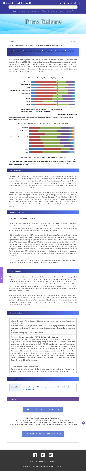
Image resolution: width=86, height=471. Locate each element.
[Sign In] (75, 3)
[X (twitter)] (43, 454)
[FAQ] (64, 3)
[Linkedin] (50, 454)
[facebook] (35, 454)
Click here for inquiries (45, 409)
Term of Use (33, 461)
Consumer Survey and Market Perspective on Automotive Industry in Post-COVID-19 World (47, 388)
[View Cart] (71, 3)
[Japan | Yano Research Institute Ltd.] (79, 3)
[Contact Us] (68, 3)
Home (14, 11)
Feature (61, 11)
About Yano (23, 11)
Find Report (34, 11)
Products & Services (48, 11)
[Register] (60, 3)
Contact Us (70, 11)
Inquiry (1, 275)
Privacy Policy (42, 461)
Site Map (51, 461)
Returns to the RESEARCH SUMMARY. (45, 434)
